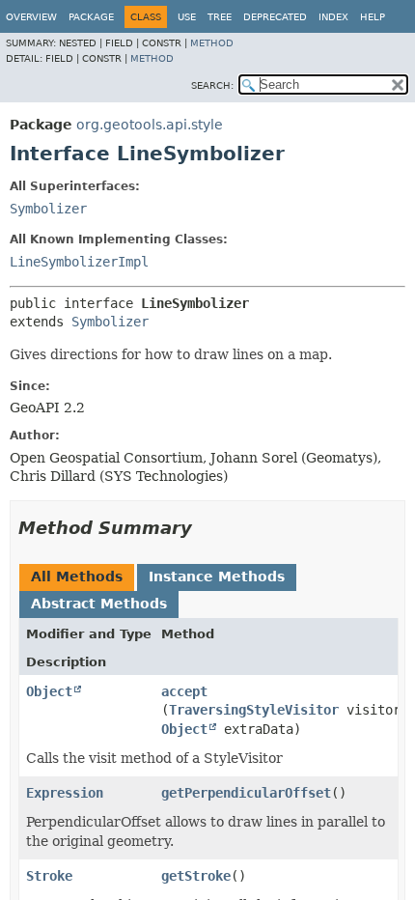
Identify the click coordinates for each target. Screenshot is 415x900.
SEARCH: (212, 85)
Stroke (49, 876)
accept (184, 691)
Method (212, 43)
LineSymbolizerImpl (79, 261)
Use (187, 17)
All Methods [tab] (77, 576)
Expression (64, 793)
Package (91, 17)
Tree (220, 17)
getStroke (196, 876)
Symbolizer (48, 208)
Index (333, 17)
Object (49, 691)
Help (372, 17)
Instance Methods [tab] (217, 576)
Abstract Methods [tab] (99, 603)
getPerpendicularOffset (246, 793)
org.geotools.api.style (149, 124)
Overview (31, 17)
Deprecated (275, 17)
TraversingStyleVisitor (254, 709)
